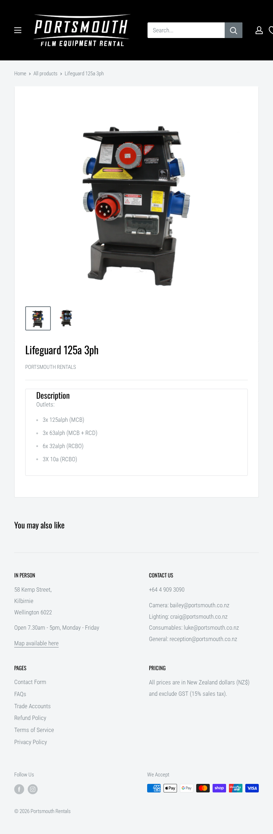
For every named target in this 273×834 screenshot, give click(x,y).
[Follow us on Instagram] (33, 789)
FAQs (20, 694)
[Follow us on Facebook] (19, 789)
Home (20, 73)
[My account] (259, 30)
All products (45, 73)
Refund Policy (30, 717)
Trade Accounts (32, 706)
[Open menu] (17, 30)
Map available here (36, 643)
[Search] (233, 30)
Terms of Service (34, 729)
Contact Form (30, 681)
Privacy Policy (30, 742)
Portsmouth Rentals (50, 367)
